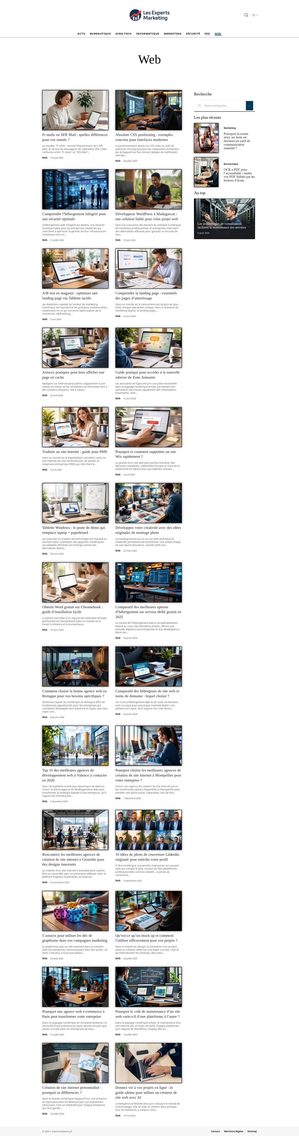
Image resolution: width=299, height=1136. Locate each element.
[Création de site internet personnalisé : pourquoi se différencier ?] (75, 1063)
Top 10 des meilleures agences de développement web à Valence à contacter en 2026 (74, 775)
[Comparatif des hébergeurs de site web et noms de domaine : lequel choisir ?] (149, 666)
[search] (246, 15)
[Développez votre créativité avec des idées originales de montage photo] (149, 503)
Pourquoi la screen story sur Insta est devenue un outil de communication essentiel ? (237, 141)
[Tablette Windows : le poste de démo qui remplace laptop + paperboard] (75, 503)
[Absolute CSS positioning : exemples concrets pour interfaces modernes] (149, 110)
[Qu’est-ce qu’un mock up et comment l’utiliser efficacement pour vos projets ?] (149, 911)
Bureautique (231, 163)
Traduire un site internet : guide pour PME (74, 451)
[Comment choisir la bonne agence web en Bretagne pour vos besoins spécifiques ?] (75, 666)
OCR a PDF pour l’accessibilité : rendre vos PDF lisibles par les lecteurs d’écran (239, 175)
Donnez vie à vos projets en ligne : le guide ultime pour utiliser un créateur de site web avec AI (146, 1092)
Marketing (230, 128)
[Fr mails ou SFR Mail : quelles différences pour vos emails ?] (75, 110)
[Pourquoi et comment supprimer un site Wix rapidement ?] (149, 427)
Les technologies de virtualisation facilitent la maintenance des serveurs (221, 225)
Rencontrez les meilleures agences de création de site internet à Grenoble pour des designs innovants (73, 859)
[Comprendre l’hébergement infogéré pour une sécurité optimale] (75, 189)
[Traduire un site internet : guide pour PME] (75, 427)
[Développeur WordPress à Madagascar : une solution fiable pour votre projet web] (149, 189)
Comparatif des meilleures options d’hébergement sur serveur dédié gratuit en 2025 (148, 612)
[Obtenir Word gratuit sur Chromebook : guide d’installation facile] (75, 582)
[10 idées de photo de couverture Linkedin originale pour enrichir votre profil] (149, 830)
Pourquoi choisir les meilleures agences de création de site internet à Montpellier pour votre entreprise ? (148, 775)
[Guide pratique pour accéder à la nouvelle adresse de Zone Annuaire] (149, 348)
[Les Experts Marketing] (149, 15)
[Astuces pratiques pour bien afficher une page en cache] (75, 348)
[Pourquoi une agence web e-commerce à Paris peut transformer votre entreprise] (75, 987)
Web (44, 157)
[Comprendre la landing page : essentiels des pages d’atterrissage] (149, 268)
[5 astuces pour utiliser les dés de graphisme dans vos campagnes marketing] (75, 911)
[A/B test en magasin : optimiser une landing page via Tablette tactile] (75, 268)
